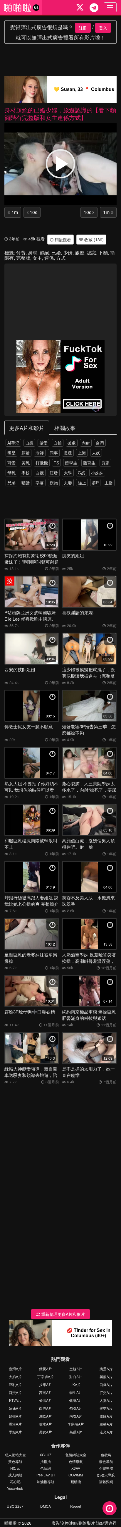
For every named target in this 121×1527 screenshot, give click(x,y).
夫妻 (68, 483)
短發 (54, 473)
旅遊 (79, 252)
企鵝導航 (106, 1468)
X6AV (75, 1468)
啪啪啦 (10, 1523)
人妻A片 (106, 1400)
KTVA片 (15, 1400)
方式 (60, 257)
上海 (82, 453)
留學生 (71, 463)
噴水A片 (45, 1423)
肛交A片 (106, 1392)
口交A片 (15, 1392)
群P (95, 483)
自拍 (57, 443)
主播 (109, 483)
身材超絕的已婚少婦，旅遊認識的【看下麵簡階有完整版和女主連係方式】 (60, 114)
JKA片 (76, 1384)
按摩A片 (45, 1384)
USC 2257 (15, 1506)
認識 (91, 252)
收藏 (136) (93, 239)
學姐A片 (15, 1431)
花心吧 (15, 1481)
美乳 (25, 463)
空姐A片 (75, 1368)
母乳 (11, 473)
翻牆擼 (75, 1481)
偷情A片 (45, 1400)
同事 (54, 453)
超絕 (44, 252)
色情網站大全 (75, 1454)
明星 (11, 453)
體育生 (89, 463)
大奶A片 (15, 1376)
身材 (32, 252)
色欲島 (106, 1454)
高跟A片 (75, 1431)
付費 (21, 252)
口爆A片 (106, 1384)
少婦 (68, 252)
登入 (103, 28)
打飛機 (42, 463)
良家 (105, 463)
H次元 (15, 1468)
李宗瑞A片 (76, 1423)
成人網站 (15, 1474)
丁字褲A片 (45, 1376)
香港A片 (15, 1423)
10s (32, 212)
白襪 (40, 473)
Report (75, 1506)
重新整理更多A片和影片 (62, 1314)
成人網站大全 (15, 1454)
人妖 (96, 453)
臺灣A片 (15, 1368)
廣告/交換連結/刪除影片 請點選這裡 (84, 1523)
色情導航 (76, 1461)
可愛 (11, 463)
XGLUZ (45, 1454)
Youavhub (15, 1488)
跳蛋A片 (106, 1368)
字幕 (40, 483)
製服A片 (106, 1376)
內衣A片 (75, 1416)
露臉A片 (106, 1416)
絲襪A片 (15, 1416)
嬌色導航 (106, 1461)
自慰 (29, 443)
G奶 (81, 473)
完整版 (23, 257)
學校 (25, 473)
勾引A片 (75, 1408)
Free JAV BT (45, 1474)
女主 (37, 257)
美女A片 (45, 1431)
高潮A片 (45, 1392)
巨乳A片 (15, 1384)
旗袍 (54, 483)
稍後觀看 (62, 239)
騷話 (25, 483)
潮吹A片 (45, 1416)
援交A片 (106, 1408)
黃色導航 (15, 1461)
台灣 (100, 443)
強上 (82, 483)
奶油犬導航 (106, 1474)
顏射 (25, 453)
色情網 (45, 1468)
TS (56, 463)
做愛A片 (45, 1368)
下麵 (103, 252)
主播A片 (106, 1423)
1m (14, 212)
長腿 (68, 453)
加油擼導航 (45, 1481)
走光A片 (106, 1431)
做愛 (43, 443)
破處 (72, 443)
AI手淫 (13, 443)
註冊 (83, 28)
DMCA (45, 1506)
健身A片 (75, 1400)
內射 (86, 443)
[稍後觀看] (109, 1508)
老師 (40, 453)
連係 (49, 257)
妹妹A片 (15, 1408)
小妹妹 (97, 473)
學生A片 (75, 1392)
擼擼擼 (45, 1461)
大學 (68, 473)
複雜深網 (106, 1481)
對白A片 (75, 1376)
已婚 (56, 252)
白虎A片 (45, 1408)
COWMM (75, 1474)
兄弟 (11, 483)
